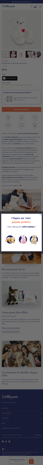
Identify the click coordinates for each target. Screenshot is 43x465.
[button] (21, 239)
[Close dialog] (41, 215)
